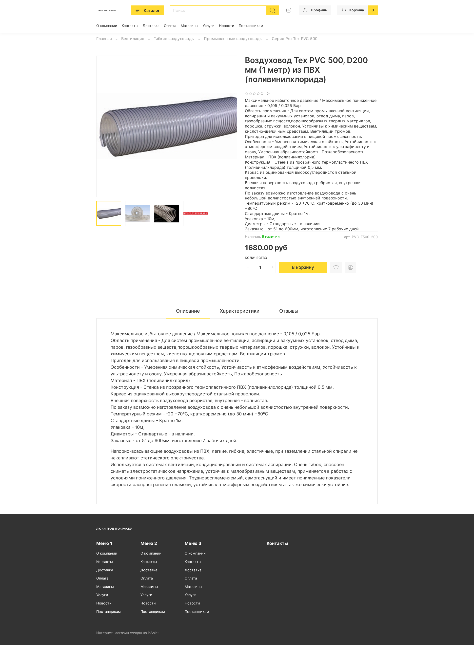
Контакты (130, 25)
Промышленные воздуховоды (233, 38)
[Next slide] (229, 126)
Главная (104, 38)
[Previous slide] (104, 126)
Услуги (209, 25)
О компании (106, 25)
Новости (226, 25)
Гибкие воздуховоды (174, 38)
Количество (256, 258)
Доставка (151, 25)
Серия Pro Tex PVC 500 (294, 38)
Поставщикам (251, 25)
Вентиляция (132, 38)
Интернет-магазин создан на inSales (127, 633)
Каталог (152, 10)
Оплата (170, 25)
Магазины (189, 25)
